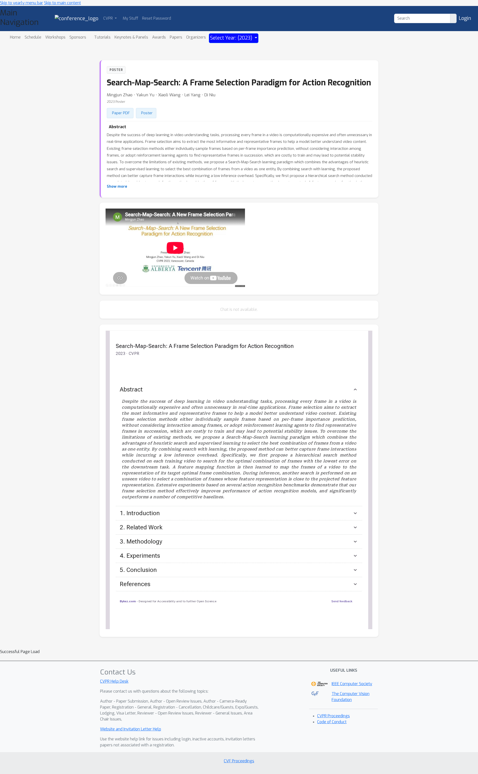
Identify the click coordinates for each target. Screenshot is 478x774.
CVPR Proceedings (333, 716)
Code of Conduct (332, 721)
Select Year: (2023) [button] (231, 38)
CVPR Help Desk (114, 681)
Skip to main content (62, 2)
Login (465, 18)
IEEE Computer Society (352, 683)
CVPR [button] (108, 18)
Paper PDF (121, 113)
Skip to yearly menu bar (21, 2)
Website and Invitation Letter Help (130, 729)
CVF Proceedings (239, 761)
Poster (147, 113)
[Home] (76, 18)
